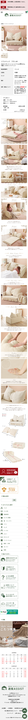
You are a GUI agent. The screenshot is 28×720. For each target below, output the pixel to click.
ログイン (16, 111)
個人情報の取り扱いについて (11, 710)
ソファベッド (11, 23)
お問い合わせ (18, 713)
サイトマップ (10, 713)
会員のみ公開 (21, 106)
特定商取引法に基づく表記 (20, 708)
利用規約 (21, 710)
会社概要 (4, 708)
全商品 (2, 23)
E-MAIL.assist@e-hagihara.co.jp (18, 694)
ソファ (6, 23)
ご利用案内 (10, 708)
